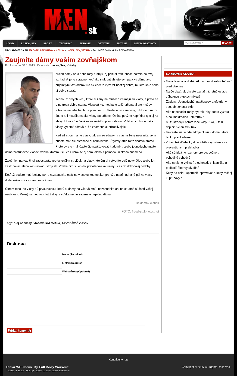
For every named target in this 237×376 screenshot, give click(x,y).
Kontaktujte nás (118, 359)
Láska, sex (28, 43)
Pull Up (30, 370)
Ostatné (103, 43)
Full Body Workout (54, 367)
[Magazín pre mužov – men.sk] (70, 34)
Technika (65, 43)
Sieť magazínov (145, 43)
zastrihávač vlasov (75, 223)
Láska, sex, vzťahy (78, 50)
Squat (21, 370)
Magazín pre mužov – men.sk (46, 50)
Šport (47, 43)
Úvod (10, 43)
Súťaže (122, 43)
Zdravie (85, 43)
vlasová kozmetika (47, 223)
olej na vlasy (23, 223)
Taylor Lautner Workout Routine (53, 370)
